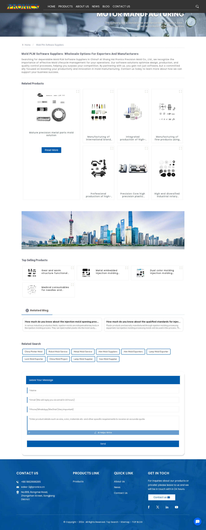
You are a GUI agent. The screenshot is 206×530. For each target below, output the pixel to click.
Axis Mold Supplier (108, 359)
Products (78, 481)
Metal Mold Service (83, 351)
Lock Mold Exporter (34, 359)
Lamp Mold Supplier (83, 359)
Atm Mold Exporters (133, 351)
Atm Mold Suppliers (107, 351)
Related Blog (39, 310)
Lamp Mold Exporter (158, 351)
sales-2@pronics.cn (33, 487)
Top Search (112, 522)
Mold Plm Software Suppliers (50, 45)
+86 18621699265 (31, 482)
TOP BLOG (137, 522)
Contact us (160, 497)
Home (27, 45)
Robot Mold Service (58, 351)
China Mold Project (58, 359)
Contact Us (120, 493)
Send (103, 443)
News (117, 487)
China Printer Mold (33, 351)
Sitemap (125, 522)
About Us (119, 481)
